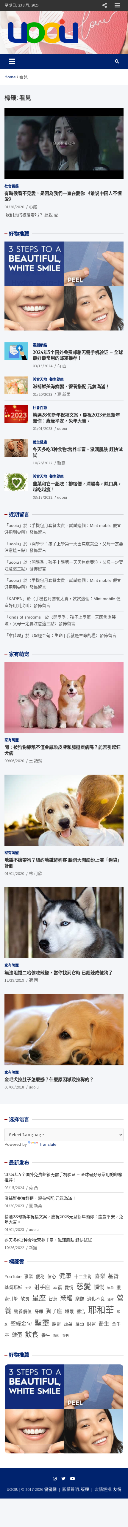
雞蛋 (17, 1335)
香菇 (65, 1335)
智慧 (53, 1298)
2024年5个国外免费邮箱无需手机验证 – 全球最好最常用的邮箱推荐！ (78, 355)
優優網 (50, 1489)
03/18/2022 (42, 497)
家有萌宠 (19, 654)
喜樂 (100, 1276)
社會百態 (11, 186)
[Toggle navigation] (12, 61)
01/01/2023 (42, 428)
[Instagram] (55, 1478)
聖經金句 (21, 1324)
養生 (45, 1335)
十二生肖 (83, 1276)
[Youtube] (72, 1478)
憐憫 (99, 1287)
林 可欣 (35, 873)
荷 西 (61, 365)
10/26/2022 (42, 462)
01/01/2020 (14, 873)
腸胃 (56, 1324)
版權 (85, 1489)
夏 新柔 (64, 394)
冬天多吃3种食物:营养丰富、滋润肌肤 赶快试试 (48, 1240)
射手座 (42, 1287)
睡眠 (69, 1311)
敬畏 (25, 1298)
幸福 (57, 1287)
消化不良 (96, 1298)
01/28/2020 (14, 206)
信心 (51, 1276)
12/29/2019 (14, 980)
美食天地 (40, 379)
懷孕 (110, 1288)
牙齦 (39, 1311)
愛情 (69, 1287)
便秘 (40, 1276)
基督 (113, 1276)
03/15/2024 (42, 365)
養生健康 (56, 379)
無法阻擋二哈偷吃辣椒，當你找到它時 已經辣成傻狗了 (58, 972)
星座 (39, 1298)
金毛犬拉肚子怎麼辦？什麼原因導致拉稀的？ (49, 1079)
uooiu (62, 428)
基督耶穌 (13, 1287)
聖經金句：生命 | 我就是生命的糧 (65, 635)
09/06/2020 (14, 760)
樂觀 (79, 1298)
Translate (48, 1144)
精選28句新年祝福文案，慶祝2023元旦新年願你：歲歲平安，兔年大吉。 (76, 418)
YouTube (12, 1276)
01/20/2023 (42, 394)
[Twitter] (63, 1478)
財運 (91, 1324)
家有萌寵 (11, 740)
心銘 (33, 206)
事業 (28, 1276)
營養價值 (23, 1311)
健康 (65, 1275)
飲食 (32, 1334)
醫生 (104, 1324)
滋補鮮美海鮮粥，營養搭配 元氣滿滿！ (71, 386)
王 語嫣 (35, 760)
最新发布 (19, 1162)
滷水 (110, 1299)
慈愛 (83, 1287)
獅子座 (54, 1311)
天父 (28, 1288)
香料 (56, 1335)
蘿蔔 (79, 1324)
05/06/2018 (14, 1087)
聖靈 (42, 1323)
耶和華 (101, 1310)
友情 (117, 1489)
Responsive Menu (104, 5)
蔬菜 (68, 1324)
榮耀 (66, 1298)
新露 (61, 462)
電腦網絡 (40, 345)
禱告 (81, 1311)
